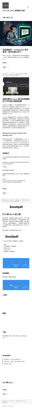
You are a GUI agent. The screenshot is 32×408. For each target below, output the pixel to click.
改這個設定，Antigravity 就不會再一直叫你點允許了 (15, 51)
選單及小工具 (28, 7)
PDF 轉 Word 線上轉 (11, 214)
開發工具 (26, 73)
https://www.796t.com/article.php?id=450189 (12, 182)
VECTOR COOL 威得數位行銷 (13, 11)
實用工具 (23, 200)
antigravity (8, 75)
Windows (19, 200)
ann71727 (13, 73)
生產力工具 (21, 73)
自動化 (12, 75)
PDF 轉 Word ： (8, 382)
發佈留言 (17, 75)
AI (17, 73)
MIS (24, 401)
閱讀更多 (4, 62)
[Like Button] (4, 67)
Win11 (7, 201)
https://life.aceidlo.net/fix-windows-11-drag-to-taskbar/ (13, 180)
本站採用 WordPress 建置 (7, 406)
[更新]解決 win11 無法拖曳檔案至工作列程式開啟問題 (15, 100)
